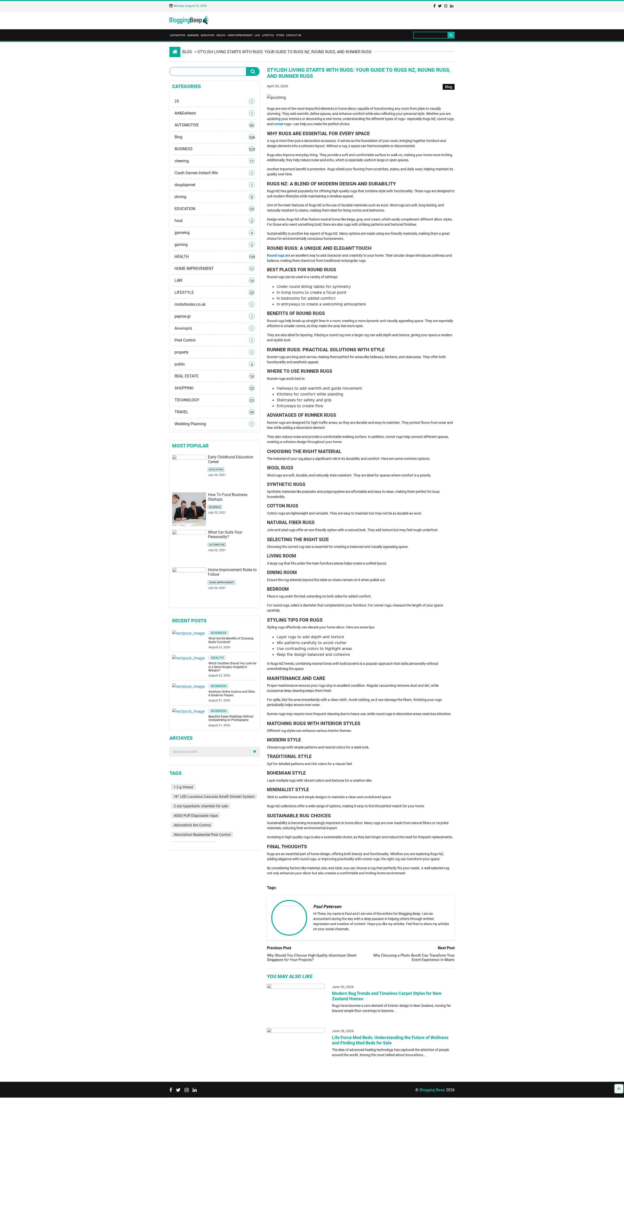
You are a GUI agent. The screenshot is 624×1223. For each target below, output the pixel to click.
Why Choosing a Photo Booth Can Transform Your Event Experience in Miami (414, 957)
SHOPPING (214, 334)
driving (213, 178)
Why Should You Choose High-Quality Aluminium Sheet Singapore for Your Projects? (311, 957)
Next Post (446, 948)
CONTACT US (293, 35)
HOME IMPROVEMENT (240, 35)
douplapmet (213, 168)
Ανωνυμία (213, 285)
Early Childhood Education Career (230, 395)
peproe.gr (213, 276)
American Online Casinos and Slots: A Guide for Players (231, 631)
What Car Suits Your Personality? (230, 470)
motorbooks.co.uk (213, 266)
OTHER (280, 35)
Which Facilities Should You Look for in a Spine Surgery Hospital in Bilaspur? (232, 605)
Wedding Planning (213, 364)
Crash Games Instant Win (213, 159)
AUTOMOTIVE (177, 35)
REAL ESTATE (214, 325)
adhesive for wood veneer (192, 777)
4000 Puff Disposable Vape (193, 747)
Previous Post (279, 948)
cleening (214, 149)
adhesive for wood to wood (193, 770)
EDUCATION (207, 35)
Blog (187, 52)
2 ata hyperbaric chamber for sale (199, 740)
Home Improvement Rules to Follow (231, 507)
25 (213, 100)
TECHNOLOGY (214, 344)
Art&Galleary (213, 110)
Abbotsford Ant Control (238, 747)
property (213, 305)
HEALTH (220, 35)
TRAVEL (214, 354)
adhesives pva (229, 777)
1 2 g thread (181, 724)
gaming (213, 217)
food (213, 198)
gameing (213, 207)
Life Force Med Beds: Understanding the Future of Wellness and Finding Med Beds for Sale (390, 1040)
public (213, 315)
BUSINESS (193, 35)
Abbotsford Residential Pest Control (200, 755)
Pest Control (213, 295)
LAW (257, 35)
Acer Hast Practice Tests (191, 762)
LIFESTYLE (268, 35)
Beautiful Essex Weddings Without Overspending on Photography (231, 656)
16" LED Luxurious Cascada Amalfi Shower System (212, 732)
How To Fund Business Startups (229, 432)
